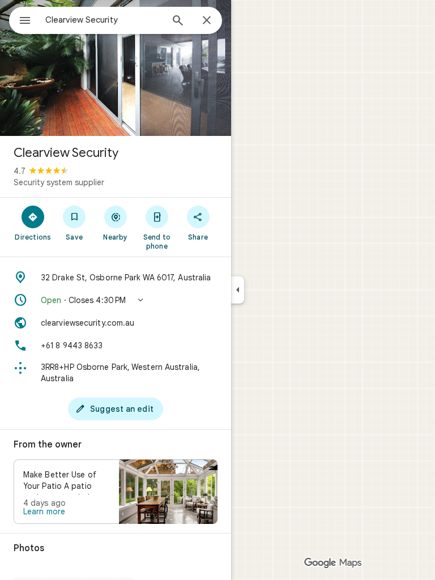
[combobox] (103, 20)
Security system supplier (59, 182)
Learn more (44, 511)
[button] (115, 300)
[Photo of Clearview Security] (115, 68)
